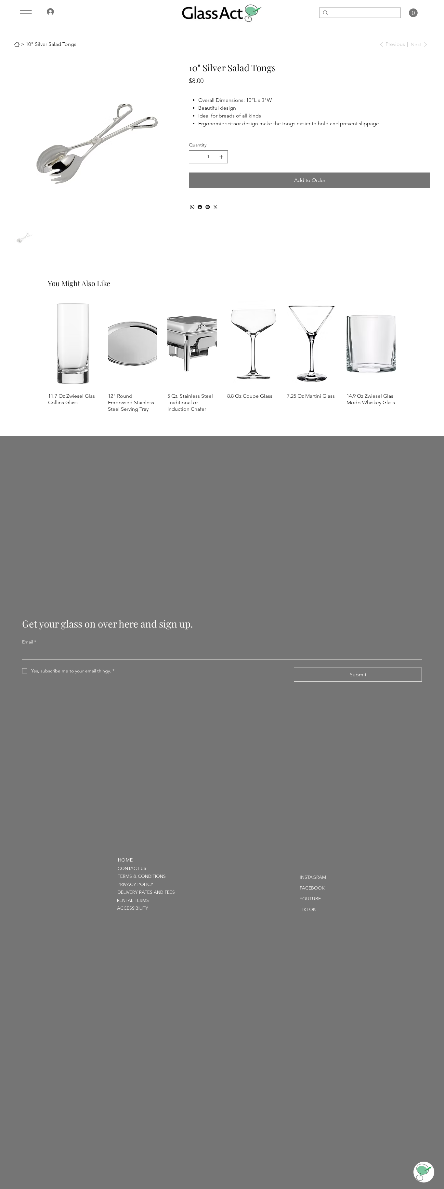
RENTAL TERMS (133, 900)
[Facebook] (200, 207)
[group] (222, 356)
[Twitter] (215, 207)
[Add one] (221, 156)
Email (29, 642)
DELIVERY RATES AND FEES (146, 892)
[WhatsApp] (192, 207)
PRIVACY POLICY (135, 884)
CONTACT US (132, 868)
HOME (125, 860)
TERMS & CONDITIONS (142, 876)
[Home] (17, 44)
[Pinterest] (207, 207)
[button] (413, 12)
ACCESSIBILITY (132, 908)
